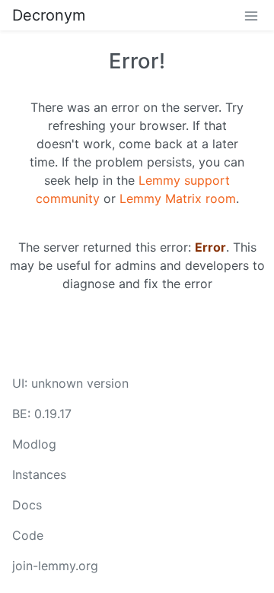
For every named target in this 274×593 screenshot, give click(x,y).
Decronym (48, 15)
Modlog (34, 444)
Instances (39, 474)
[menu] (251, 15)
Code (27, 535)
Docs (27, 504)
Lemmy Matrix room (177, 198)
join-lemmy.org (55, 565)
